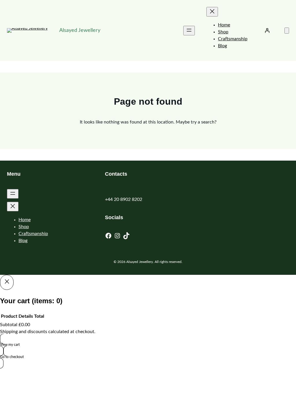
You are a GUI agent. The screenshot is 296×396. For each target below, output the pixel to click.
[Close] (7, 282)
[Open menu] (189, 30)
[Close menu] (212, 12)
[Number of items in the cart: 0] (286, 31)
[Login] (267, 30)
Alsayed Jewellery (79, 30)
